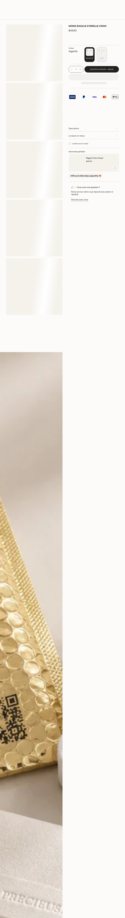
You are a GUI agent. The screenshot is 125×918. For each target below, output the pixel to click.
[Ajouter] (115, 168)
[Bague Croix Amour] (76, 163)
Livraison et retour (77, 136)
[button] (32, 16)
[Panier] (117, 16)
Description (74, 128)
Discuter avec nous (79, 199)
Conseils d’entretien (17, 348)
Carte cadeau (93, 8)
